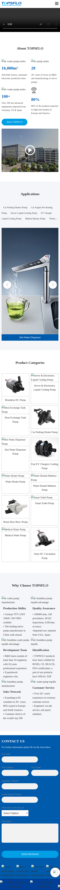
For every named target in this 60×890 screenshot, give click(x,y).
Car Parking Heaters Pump (15, 207)
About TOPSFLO (14, 122)
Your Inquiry (7, 821)
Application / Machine (11, 781)
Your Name (6, 754)
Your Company (8, 767)
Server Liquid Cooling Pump (24, 213)
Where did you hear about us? (14, 808)
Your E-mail (36, 767)
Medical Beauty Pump (35, 218)
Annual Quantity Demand (12, 794)
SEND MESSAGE (30, 854)
